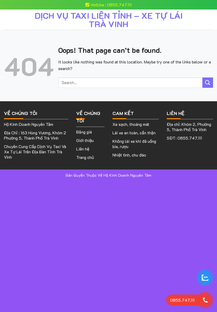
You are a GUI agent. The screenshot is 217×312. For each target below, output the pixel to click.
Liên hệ (82, 149)
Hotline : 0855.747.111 (111, 4)
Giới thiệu (85, 140)
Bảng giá (84, 132)
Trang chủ (85, 157)
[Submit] (207, 82)
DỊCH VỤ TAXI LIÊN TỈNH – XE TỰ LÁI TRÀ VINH (109, 19)
